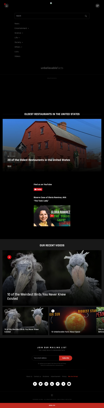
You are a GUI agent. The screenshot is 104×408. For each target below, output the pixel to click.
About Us (29, 376)
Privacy (64, 376)
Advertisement (55, 376)
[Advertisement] (52, 93)
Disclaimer (46, 376)
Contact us (37, 376)
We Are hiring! (73, 376)
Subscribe (65, 358)
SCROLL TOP (52, 405)
